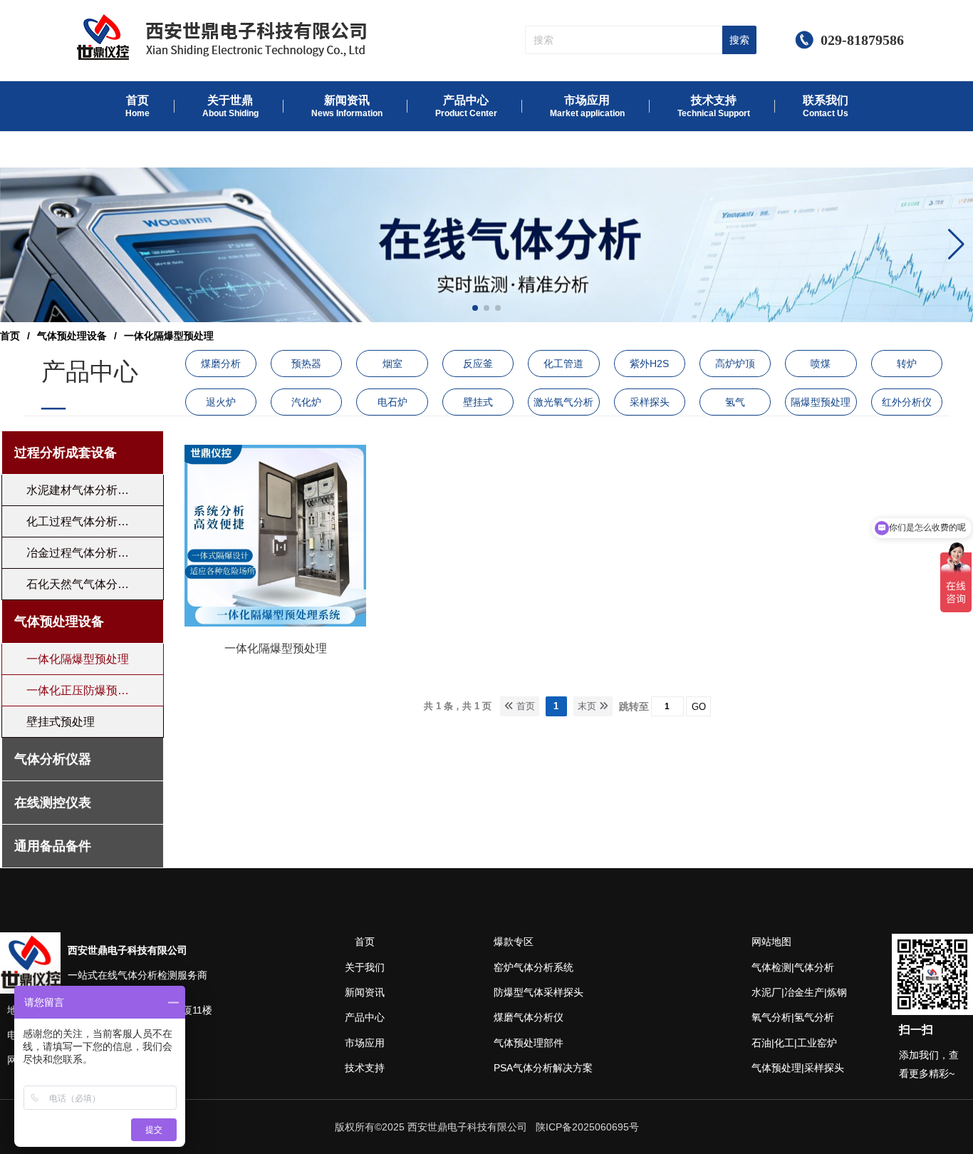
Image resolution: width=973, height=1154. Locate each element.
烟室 (392, 363)
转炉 (907, 363)
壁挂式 (478, 402)
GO (699, 706)
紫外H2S (649, 363)
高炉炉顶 (735, 363)
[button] (956, 244)
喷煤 (821, 363)
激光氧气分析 (563, 402)
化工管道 (563, 363)
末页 (588, 706)
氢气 (735, 402)
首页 (10, 335)
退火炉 (221, 402)
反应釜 (478, 363)
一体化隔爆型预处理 (275, 648)
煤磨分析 (221, 363)
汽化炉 (306, 402)
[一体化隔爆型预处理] (275, 623)
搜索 (739, 40)
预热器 (306, 363)
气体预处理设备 (72, 335)
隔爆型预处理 (820, 402)
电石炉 (392, 402)
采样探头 (650, 402)
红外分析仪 (907, 402)
